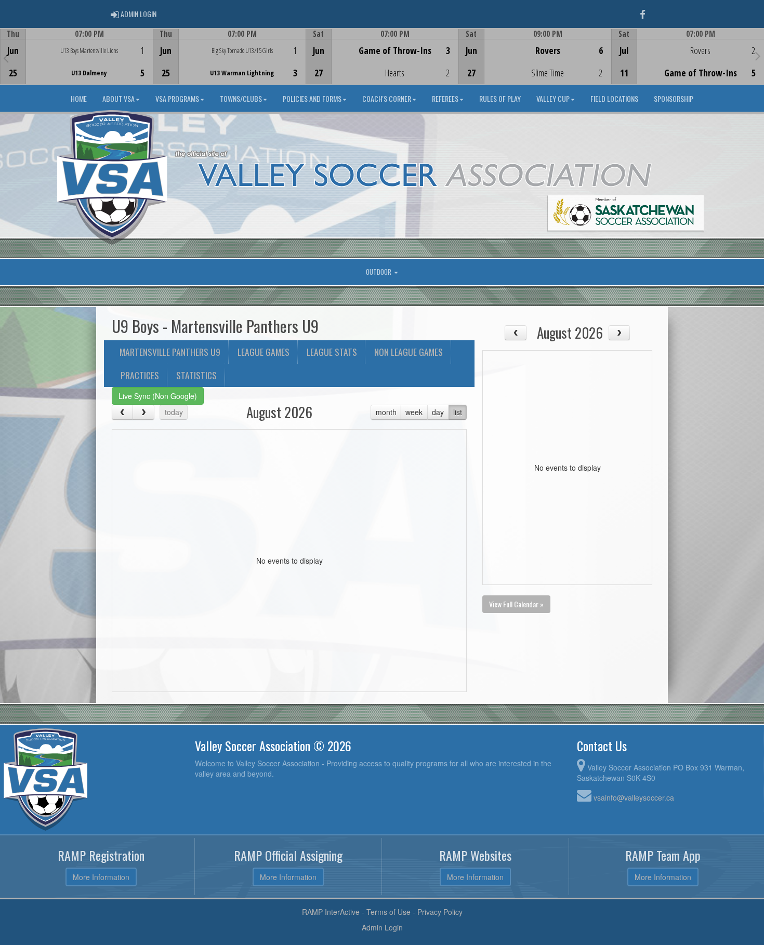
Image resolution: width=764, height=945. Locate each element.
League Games (263, 351)
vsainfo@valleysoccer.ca (634, 797)
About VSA (118, 98)
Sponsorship (673, 98)
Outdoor (379, 272)
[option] (76, 56)
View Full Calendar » (516, 603)
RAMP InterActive (331, 912)
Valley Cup (553, 98)
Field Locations (614, 98)
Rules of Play (500, 98)
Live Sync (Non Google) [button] (157, 396)
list (457, 412)
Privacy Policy (440, 912)
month (386, 412)
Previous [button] (6, 57)
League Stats (332, 351)
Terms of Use (388, 912)
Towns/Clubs (241, 98)
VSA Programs (177, 98)
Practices (140, 375)
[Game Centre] (77, 65)
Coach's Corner (386, 98)
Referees (445, 98)
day (438, 412)
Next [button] (758, 55)
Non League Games (408, 351)
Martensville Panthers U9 (170, 351)
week (414, 412)
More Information (101, 877)
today (174, 412)
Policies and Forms (312, 98)
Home (79, 98)
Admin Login (382, 927)
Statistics (196, 375)
